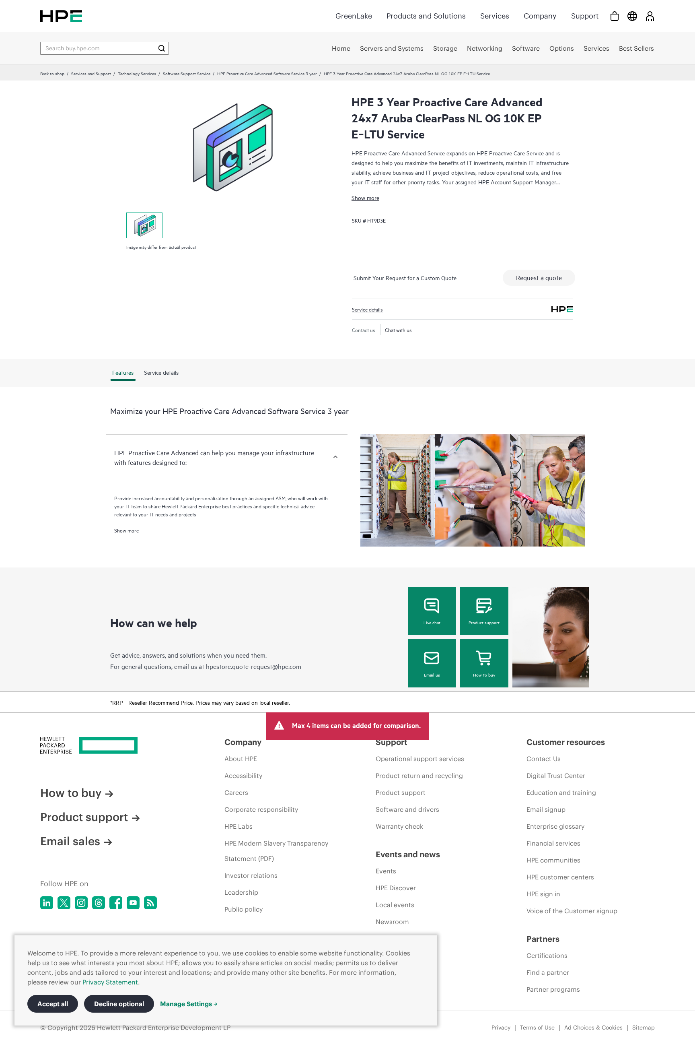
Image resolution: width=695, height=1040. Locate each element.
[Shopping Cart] (614, 16)
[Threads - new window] (98, 902)
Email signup (545, 809)
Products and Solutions (426, 16)
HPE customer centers (560, 877)
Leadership (241, 892)
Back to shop (52, 73)
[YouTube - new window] (133, 902)
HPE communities (553, 860)
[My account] (650, 16)
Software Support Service (186, 73)
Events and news (408, 854)
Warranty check (399, 826)
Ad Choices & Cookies (593, 1027)
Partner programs (553, 989)
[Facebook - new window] (115, 902)
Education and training (561, 792)
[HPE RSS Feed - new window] (150, 902)
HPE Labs (238, 826)
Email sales (70, 841)
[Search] (161, 48)
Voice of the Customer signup (571, 911)
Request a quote (539, 277)
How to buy (484, 674)
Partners (542, 939)
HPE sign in (543, 894)
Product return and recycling (419, 776)
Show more (365, 197)
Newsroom (392, 922)
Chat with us (398, 329)
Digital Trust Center (555, 776)
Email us (432, 674)
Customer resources (565, 742)
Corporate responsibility (261, 809)
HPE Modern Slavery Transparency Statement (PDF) (276, 851)
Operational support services (420, 759)
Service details (367, 309)
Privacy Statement (110, 982)
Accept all (52, 1004)
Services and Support (91, 73)
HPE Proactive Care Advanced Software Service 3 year (267, 73)
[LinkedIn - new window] (46, 902)
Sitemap (643, 1027)
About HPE (240, 759)
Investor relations (251, 875)
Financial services (553, 843)
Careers (236, 792)
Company (540, 16)
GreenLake (353, 16)
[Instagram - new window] (81, 902)
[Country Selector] (632, 16)
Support (584, 16)
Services (494, 16)
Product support (484, 622)
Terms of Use (537, 1027)
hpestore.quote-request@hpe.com (253, 666)
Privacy (500, 1027)
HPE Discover (396, 888)
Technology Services (137, 73)
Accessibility (243, 776)
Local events (395, 905)
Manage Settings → (189, 1004)
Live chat (432, 622)
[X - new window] (64, 902)
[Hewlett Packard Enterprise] (61, 16)
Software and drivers (407, 809)
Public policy (243, 909)
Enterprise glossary (555, 826)
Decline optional (119, 1004)
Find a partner (547, 972)
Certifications (547, 955)
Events (386, 871)
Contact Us (543, 759)
